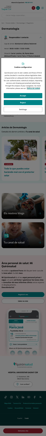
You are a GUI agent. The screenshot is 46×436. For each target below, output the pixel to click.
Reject (23, 102)
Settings (23, 109)
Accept (23, 95)
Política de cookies (33, 88)
